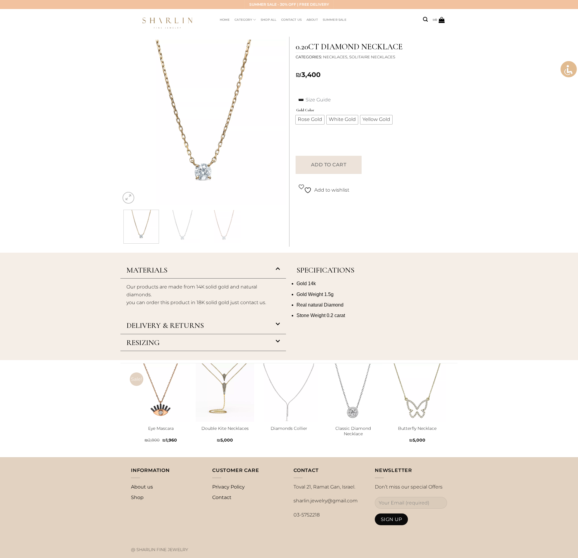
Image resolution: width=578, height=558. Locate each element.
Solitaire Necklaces (372, 57)
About (312, 20)
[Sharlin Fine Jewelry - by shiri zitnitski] (169, 20)
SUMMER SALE (334, 20)
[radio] (310, 119)
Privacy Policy (228, 487)
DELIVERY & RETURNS (165, 325)
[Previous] (131, 122)
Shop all (269, 20)
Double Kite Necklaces (225, 428)
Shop (137, 497)
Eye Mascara (161, 428)
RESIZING (143, 342)
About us (142, 487)
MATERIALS (146, 270)
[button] (203, 270)
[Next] (275, 122)
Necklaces (335, 57)
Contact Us (291, 20)
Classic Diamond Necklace (353, 431)
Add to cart (328, 165)
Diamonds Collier (289, 428)
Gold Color (305, 110)
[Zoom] (128, 198)
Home (225, 20)
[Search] (425, 19)
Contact (222, 497)
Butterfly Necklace (417, 428)
